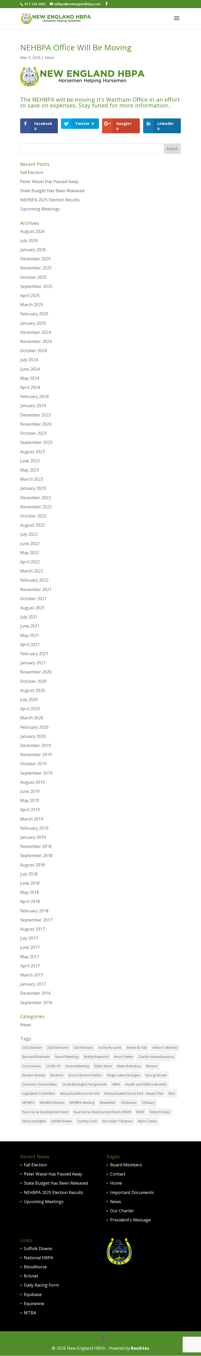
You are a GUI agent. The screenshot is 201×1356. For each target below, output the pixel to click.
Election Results (33, 1075)
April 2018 (30, 901)
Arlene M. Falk (136, 1047)
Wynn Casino (147, 1121)
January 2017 (33, 984)
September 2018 (36, 855)
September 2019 (36, 773)
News (49, 57)
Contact (117, 1174)
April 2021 (30, 644)
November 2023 (36, 424)
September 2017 (36, 920)
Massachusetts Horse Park (79, 1093)
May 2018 (29, 892)
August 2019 (32, 782)
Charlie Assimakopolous (156, 1056)
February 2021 (34, 653)
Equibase (33, 1294)
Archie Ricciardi (109, 1047)
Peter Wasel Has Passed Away (49, 181)
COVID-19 (53, 1066)
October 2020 (33, 681)
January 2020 (33, 736)
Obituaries (129, 1102)
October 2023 (33, 433)
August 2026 (32, 231)
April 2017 (30, 966)
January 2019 (33, 837)
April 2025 (30, 295)
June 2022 (30, 543)
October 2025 (33, 277)
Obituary (148, 1102)
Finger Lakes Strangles (123, 1075)
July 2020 (29, 699)
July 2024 (29, 360)
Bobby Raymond (96, 1056)
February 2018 (34, 911)
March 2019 (31, 819)
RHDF (140, 1112)
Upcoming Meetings (40, 209)
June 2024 (30, 369)
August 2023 (32, 452)
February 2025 (34, 314)
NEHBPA (28, 1102)
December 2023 (35, 415)
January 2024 (33, 405)
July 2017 (29, 938)
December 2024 (35, 332)
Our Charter (122, 1211)
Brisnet (31, 1276)
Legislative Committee (38, 1093)
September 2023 (36, 442)
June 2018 (30, 883)
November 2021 (36, 589)
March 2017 (31, 975)
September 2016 (36, 1002)
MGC (172, 1093)
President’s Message (130, 1220)
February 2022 (34, 580)
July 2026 (29, 240)
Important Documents (132, 1192)
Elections (56, 1075)
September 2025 (36, 286)
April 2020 (30, 709)
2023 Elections (57, 1047)
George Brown (156, 1075)
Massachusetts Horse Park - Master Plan (133, 1093)
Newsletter (108, 1102)
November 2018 (36, 846)
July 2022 (29, 534)
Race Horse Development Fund (45, 1112)
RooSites (140, 1348)
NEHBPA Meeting (82, 1102)
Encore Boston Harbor (85, 1075)
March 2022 (31, 571)
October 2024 (33, 350)
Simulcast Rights (34, 1121)
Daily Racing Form (41, 1285)
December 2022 (35, 498)
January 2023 (33, 488)
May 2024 (29, 378)
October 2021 (33, 598)
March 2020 (31, 718)
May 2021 (29, 635)
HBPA (116, 1084)
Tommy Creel (87, 1121)
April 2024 (30, 387)
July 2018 (29, 874)
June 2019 (30, 791)
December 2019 (35, 745)
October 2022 (33, 516)
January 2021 (33, 663)
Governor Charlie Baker (39, 1084)
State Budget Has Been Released (52, 191)
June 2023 (30, 461)
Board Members (126, 1165)
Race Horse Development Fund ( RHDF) (102, 1112)
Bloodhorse (35, 1267)
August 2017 (32, 929)
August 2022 (32, 525)
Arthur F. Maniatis (165, 1047)
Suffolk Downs (61, 1121)
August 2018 (32, 865)
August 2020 (32, 690)
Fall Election (31, 172)
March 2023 (31, 479)
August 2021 (32, 608)
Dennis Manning (77, 1066)
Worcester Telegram (117, 1121)
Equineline (34, 1303)
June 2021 (30, 626)
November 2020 (36, 672)
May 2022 (29, 553)
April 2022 (30, 562)
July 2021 (29, 617)
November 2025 (36, 268)
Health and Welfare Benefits (146, 1084)
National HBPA (38, 1258)
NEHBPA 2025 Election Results (50, 200)
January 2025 (33, 323)
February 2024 (34, 396)
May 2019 (29, 800)
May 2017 (29, 957)
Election (152, 1066)
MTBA (30, 1313)
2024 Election (83, 1047)
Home (116, 1183)
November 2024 (36, 341)
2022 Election (32, 1047)
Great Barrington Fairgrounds (85, 1084)
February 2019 (34, 828)
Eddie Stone (103, 1066)
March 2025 (31, 305)
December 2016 (35, 993)
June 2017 (30, 947)
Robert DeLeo (160, 1112)
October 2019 (33, 764)
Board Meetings (67, 1056)
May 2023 (29, 470)
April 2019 (30, 809)
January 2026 (33, 249)
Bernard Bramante (36, 1056)
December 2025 (35, 259)
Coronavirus (31, 1066)
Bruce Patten (123, 1056)
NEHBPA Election (52, 1102)
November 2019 (36, 754)
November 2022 (36, 507)
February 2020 (34, 727)
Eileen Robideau (129, 1066)
